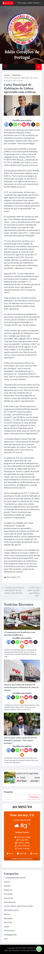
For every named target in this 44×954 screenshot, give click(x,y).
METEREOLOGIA (11, 910)
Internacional (9, 902)
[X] (11, 125)
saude (6, 926)
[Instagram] (28, 125)
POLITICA (8, 922)
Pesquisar (8, 792)
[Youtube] (24, 125)
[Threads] (33, 125)
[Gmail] (20, 125)
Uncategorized (10, 935)
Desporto (8, 890)
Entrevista (8, 898)
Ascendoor (16, 950)
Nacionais (8, 918)
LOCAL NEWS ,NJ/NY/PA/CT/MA (18, 906)
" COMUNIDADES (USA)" (15, 878)
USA (6, 939)
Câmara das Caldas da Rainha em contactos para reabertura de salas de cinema (21, 687)
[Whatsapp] (15, 125)
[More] (38, 125)
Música (7, 914)
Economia (8, 894)
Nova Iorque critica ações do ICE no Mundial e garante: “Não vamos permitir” (20, 740)
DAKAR (7, 886)
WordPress (34, 950)
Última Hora (9, 930)
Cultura (7, 882)
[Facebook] (6, 125)
